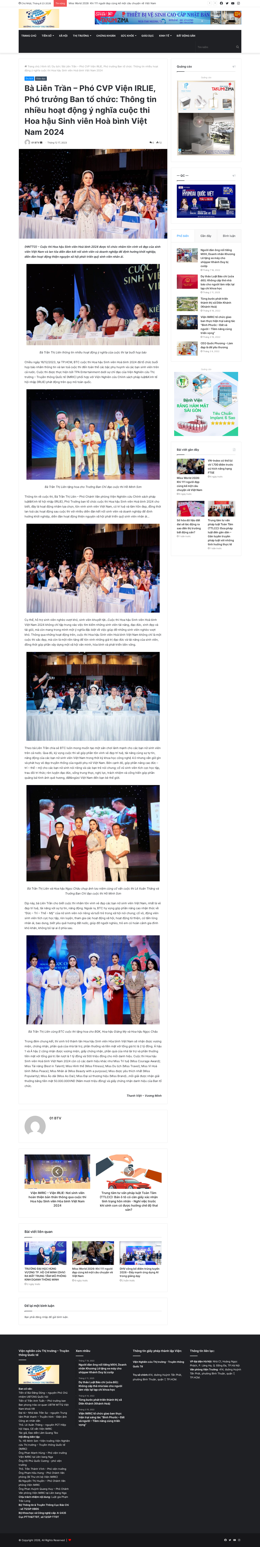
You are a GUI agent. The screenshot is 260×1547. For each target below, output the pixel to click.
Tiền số (47, 35)
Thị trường (81, 35)
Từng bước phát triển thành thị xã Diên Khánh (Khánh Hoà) (216, 302)
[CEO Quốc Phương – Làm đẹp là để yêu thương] (187, 348)
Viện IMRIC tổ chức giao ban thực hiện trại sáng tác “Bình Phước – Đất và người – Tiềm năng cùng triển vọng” (218, 325)
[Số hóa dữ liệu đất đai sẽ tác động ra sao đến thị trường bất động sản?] (190, 508)
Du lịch (56, 66)
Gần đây (205, 236)
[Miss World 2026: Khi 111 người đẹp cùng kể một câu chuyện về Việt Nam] (93, 1253)
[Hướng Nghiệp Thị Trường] (39, 18)
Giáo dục (147, 35)
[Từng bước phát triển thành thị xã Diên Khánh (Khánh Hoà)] (187, 304)
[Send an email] (41, 142)
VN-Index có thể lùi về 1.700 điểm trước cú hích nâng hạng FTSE (107, 3)
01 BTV (35, 142)
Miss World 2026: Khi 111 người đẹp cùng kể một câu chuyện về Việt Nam (92, 1272)
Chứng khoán (106, 35)
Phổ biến (183, 236)
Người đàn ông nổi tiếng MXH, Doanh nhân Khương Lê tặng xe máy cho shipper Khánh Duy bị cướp (218, 258)
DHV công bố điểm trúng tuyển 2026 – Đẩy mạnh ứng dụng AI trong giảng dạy (140, 1272)
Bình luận (229, 236)
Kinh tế (164, 35)
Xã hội (63, 35)
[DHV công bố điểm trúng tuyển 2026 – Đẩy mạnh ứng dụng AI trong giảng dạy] (141, 1253)
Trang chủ (28, 35)
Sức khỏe (127, 35)
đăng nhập (41, 1317)
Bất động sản (186, 35)
